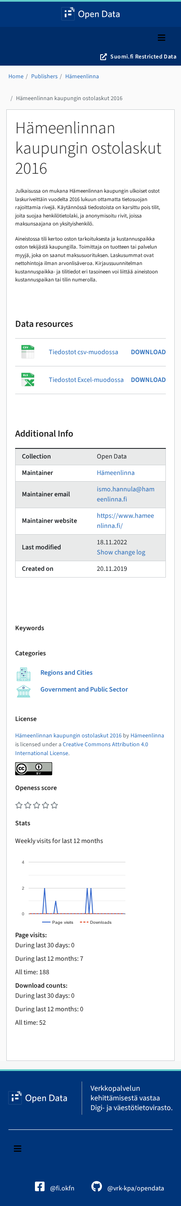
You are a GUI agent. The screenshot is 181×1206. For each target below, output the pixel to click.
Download (148, 352)
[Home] (90, 14)
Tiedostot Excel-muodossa (86, 379)
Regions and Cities (66, 672)
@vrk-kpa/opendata (135, 1188)
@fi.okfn (62, 1188)
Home (16, 76)
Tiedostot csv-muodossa (83, 352)
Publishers (44, 76)
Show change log (121, 552)
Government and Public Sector (84, 689)
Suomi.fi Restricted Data (143, 57)
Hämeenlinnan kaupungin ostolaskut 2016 (69, 98)
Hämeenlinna (82, 76)
